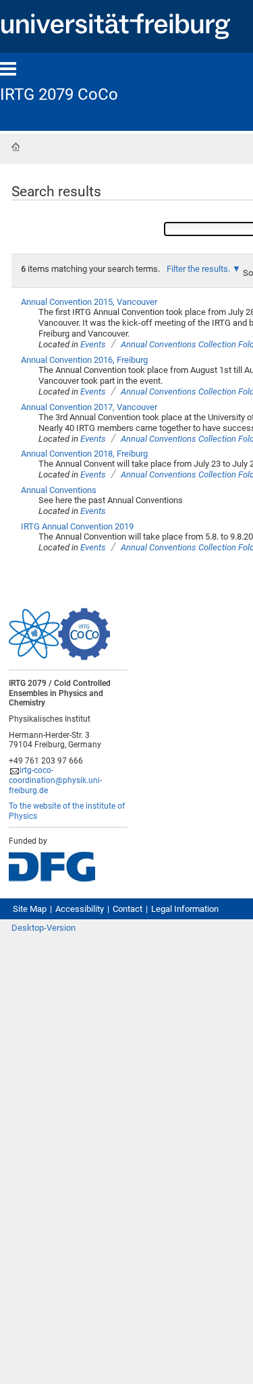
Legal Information (185, 909)
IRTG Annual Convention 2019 (77, 526)
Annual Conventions (58, 490)
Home (15, 147)
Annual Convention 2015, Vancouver (89, 302)
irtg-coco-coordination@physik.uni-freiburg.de (55, 780)
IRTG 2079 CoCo (59, 94)
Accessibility (79, 909)
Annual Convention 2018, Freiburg (84, 454)
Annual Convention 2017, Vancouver (89, 407)
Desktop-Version (43, 928)
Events (93, 344)
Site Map (30, 909)
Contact (127, 909)
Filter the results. (199, 269)
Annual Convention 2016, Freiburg (84, 360)
